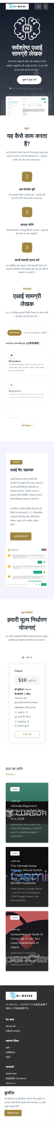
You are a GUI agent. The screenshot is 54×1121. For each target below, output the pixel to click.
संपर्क (8, 1057)
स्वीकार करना (13, 1113)
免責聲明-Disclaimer (16, 1078)
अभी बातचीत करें (21, 536)
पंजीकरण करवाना (13, 1031)
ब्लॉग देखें (9, 774)
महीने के (29, 657)
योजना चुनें (27, 734)
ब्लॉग (8, 1047)
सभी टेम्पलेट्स (14, 332)
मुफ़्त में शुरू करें (29, 79)
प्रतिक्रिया (10, 1052)
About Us (11, 1083)
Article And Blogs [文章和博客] (38, 332)
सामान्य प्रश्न (11, 1073)
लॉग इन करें (10, 1026)
